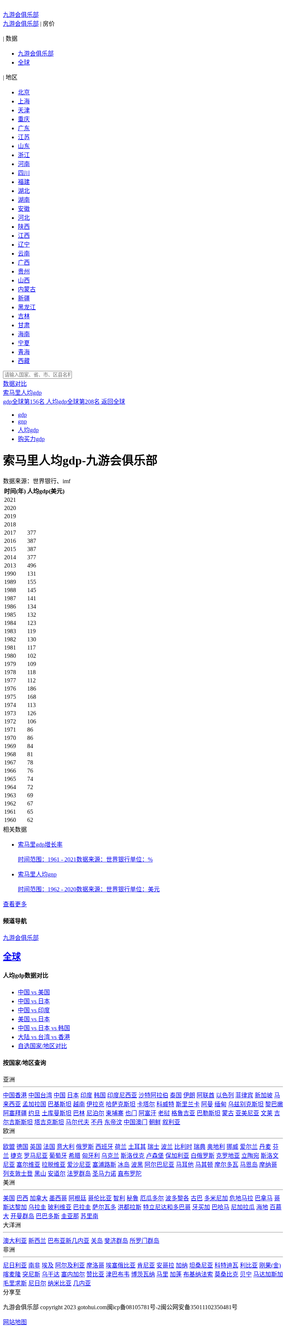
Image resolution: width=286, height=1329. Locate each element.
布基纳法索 (198, 1274)
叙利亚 (171, 1122)
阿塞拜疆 (15, 1113)
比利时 (183, 1147)
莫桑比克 (226, 1274)
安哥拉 (165, 1265)
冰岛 (124, 1164)
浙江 (24, 155)
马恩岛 (249, 1164)
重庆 (24, 119)
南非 (34, 1265)
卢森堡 (155, 1156)
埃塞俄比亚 (121, 1265)
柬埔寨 (115, 1113)
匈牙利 (91, 1156)
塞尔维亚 (28, 1164)
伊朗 (189, 1095)
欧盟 (9, 1147)
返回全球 (113, 401)
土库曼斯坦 (57, 1113)
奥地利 (216, 1147)
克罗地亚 (228, 1156)
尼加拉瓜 (243, 1207)
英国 (36, 1147)
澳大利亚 (15, 1241)
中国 (60, 1095)
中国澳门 (135, 1122)
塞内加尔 (73, 1274)
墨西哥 (58, 1198)
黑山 (40, 1173)
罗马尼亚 (36, 1156)
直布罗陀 (130, 1173)
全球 (24, 62)
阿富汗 (147, 1113)
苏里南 (89, 1216)
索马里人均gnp (37, 874)
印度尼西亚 (122, 1095)
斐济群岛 (116, 1241)
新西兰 (37, 1241)
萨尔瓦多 (104, 1207)
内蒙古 (27, 289)
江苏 (24, 137)
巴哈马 (220, 1207)
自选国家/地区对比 (42, 1046)
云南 (24, 253)
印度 (86, 1095)
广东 (24, 128)
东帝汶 (113, 1122)
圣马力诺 (104, 1173)
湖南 (24, 200)
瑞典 (200, 1147)
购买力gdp (31, 439)
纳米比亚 (60, 1283)
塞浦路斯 (104, 1164)
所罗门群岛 (144, 1241)
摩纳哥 (268, 1164)
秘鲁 (133, 1198)
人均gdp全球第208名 (73, 401)
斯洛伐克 (132, 1156)
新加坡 (264, 1095)
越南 (79, 1104)
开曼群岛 (22, 1216)
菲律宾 (244, 1095)
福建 (24, 182)
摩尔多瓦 (226, 1164)
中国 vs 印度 (34, 1010)
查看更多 (15, 904)
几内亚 (82, 1283)
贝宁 (246, 1274)
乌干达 (51, 1274)
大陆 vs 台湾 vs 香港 (44, 1037)
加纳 (182, 1265)
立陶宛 (250, 1156)
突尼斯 (31, 1274)
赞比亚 (95, 1274)
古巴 (197, 1198)
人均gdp (28, 430)
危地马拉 (241, 1198)
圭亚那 (70, 1216)
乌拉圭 (37, 1207)
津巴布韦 (118, 1274)
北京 (24, 92)
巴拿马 (264, 1198)
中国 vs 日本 (34, 1001)
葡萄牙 (58, 1156)
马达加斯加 (268, 1274)
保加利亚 (177, 1156)
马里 (162, 1274)
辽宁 (24, 244)
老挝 (164, 1113)
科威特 (165, 1104)
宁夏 (24, 343)
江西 (24, 235)
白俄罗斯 (202, 1156)
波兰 (167, 1147)
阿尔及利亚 (70, 1265)
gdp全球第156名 (24, 401)
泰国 (176, 1095)
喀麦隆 (12, 1274)
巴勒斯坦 (208, 1113)
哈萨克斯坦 (121, 1104)
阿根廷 (77, 1198)
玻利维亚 (60, 1207)
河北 (24, 218)
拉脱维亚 (54, 1164)
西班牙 (104, 1147)
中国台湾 (40, 1095)
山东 (24, 146)
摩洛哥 (95, 1265)
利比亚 (249, 1265)
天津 (24, 110)
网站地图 (15, 1322)
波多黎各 (177, 1198)
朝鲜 (155, 1122)
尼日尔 (37, 1283)
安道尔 (57, 1173)
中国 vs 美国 (34, 992)
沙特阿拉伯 (153, 1095)
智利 (119, 1198)
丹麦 (265, 1147)
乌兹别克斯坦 (246, 1104)
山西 (24, 280)
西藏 (24, 361)
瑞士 (153, 1147)
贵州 (24, 271)
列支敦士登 (18, 1173)
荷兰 (121, 1147)
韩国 (100, 1095)
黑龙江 (27, 307)
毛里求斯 (15, 1283)
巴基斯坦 (60, 1104)
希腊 (74, 1156)
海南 (24, 334)
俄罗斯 (85, 1147)
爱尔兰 (249, 1147)
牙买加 (201, 1207)
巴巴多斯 (48, 1216)
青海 (24, 352)
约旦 (34, 1113)
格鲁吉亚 (183, 1113)
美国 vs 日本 (34, 1019)
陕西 (24, 226)
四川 (24, 173)
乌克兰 (110, 1156)
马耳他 (185, 1164)
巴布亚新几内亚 (68, 1241)
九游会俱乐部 (21, 15)
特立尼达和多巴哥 (167, 1207)
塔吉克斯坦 (49, 1122)
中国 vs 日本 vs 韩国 (44, 1028)
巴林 (79, 1113)
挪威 (232, 1147)
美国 (9, 1198)
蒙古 (228, 1113)
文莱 (267, 1113)
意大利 (65, 1147)
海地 (262, 1207)
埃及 (48, 1265)
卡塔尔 (146, 1104)
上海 (24, 101)
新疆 (24, 298)
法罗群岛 (79, 1173)
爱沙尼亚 (79, 1164)
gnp (22, 421)
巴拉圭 (82, 1207)
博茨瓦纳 (143, 1274)
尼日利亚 (15, 1265)
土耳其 (137, 1147)
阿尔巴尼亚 (159, 1164)
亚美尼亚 (247, 1113)
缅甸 (220, 1104)
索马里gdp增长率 (40, 844)
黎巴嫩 (274, 1104)
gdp (22, 415)
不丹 (97, 1122)
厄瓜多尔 (152, 1198)
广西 (24, 262)
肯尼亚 (146, 1265)
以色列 (225, 1095)
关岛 (97, 1241)
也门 (131, 1113)
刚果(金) (270, 1265)
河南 (24, 164)
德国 (22, 1147)
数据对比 (15, 384)
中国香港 (15, 1095)
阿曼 (207, 1104)
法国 (49, 1147)
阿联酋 (205, 1095)
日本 (73, 1095)
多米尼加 (216, 1198)
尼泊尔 (95, 1113)
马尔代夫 (77, 1122)
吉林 (24, 316)
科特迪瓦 (226, 1265)
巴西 (22, 1198)
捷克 (16, 1156)
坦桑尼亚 (201, 1265)
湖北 (24, 191)
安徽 (24, 209)
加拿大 (39, 1198)
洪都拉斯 (130, 1207)
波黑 (137, 1164)
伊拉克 (95, 1104)
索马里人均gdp (22, 393)
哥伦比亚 (100, 1198)
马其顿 (204, 1164)
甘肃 (24, 325)
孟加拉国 (34, 1104)
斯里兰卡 (188, 1104)
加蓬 (176, 1274)
